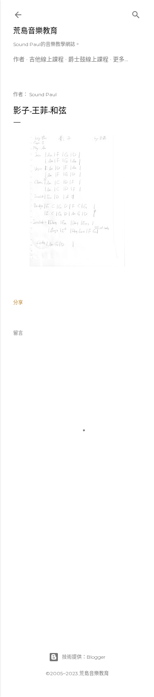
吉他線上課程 (46, 59)
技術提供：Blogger (84, 657)
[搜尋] (136, 13)
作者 (19, 59)
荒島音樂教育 (35, 30)
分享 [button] (18, 302)
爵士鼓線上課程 (88, 59)
